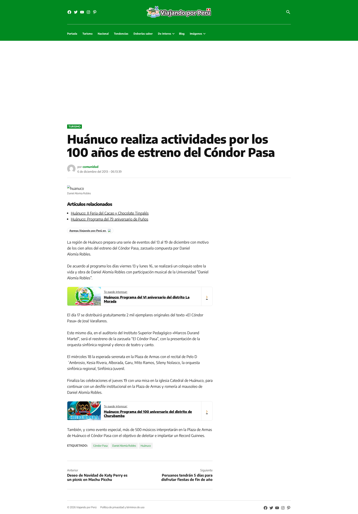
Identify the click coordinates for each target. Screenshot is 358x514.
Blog (182, 33)
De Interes (164, 33)
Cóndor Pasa (100, 445)
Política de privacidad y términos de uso (122, 507)
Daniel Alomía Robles (124, 445)
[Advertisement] (179, 82)
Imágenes (196, 33)
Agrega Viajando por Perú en (88, 230)
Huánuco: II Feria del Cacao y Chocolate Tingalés (110, 213)
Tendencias (121, 33)
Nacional (103, 33)
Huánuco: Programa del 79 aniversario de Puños (109, 219)
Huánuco (146, 445)
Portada (72, 33)
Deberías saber (143, 33)
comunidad (90, 167)
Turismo (87, 33)
